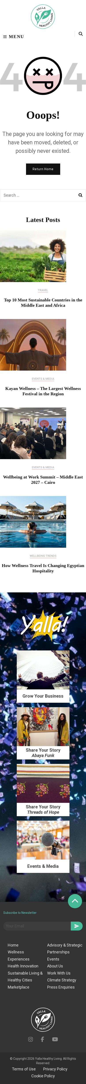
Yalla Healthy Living (48, 1058)
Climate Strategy (61, 980)
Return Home (43, 169)
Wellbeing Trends (43, 555)
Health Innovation (23, 966)
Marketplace (18, 987)
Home (13, 945)
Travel (43, 290)
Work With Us (59, 973)
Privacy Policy (55, 1069)
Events (53, 959)
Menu (16, 36)
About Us (55, 966)
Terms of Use (24, 1069)
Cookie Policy (43, 1076)
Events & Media (43, 378)
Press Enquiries (61, 987)
